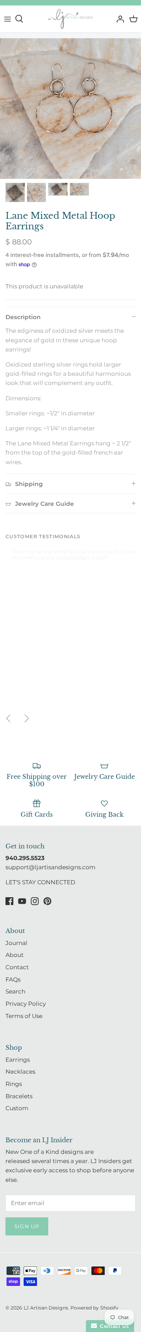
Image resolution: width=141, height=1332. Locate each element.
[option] (70, 108)
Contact (17, 967)
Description (23, 317)
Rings (13, 1083)
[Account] (118, 18)
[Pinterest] (47, 901)
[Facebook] (9, 901)
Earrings (17, 1059)
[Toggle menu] (7, 18)
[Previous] (8, 718)
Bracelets (19, 1096)
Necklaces (20, 1071)
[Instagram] (35, 901)
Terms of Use (23, 1016)
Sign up (26, 1226)
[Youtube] (22, 901)
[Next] (26, 718)
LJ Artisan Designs (46, 1308)
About (14, 954)
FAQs (13, 979)
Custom (16, 1108)
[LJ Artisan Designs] (70, 19)
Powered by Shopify (94, 1308)
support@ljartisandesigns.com (50, 867)
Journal (16, 943)
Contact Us (113, 1326)
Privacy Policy (25, 1003)
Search (15, 991)
